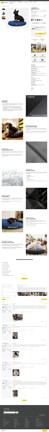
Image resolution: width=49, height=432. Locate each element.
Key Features (33, 64)
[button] (14, 0)
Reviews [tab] (4, 297)
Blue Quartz (37, 20)
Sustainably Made (16, 421)
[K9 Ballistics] (4, 3)
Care (32, 89)
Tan (34, 20)
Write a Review (45, 299)
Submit (17, 412)
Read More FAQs (24, 278)
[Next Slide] (46, 294)
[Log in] (44, 2)
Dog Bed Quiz (15, 420)
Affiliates (15, 427)
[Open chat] (47, 428)
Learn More (11, 3)
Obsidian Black (32, 20)
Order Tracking (26, 420)
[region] (32, 294)
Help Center (37, 420)
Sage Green (36, 20)
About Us (5, 420)
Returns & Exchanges (27, 421)
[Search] (45, 2)
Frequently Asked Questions (7, 421)
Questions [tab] (8, 297)
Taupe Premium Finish (41, 20)
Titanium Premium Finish (39, 20)
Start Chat (40, 421)
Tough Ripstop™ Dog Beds (6, 6)
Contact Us (37, 421)
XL (44, 16)
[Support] (43, 2)
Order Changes (26, 427)
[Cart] (47, 2)
